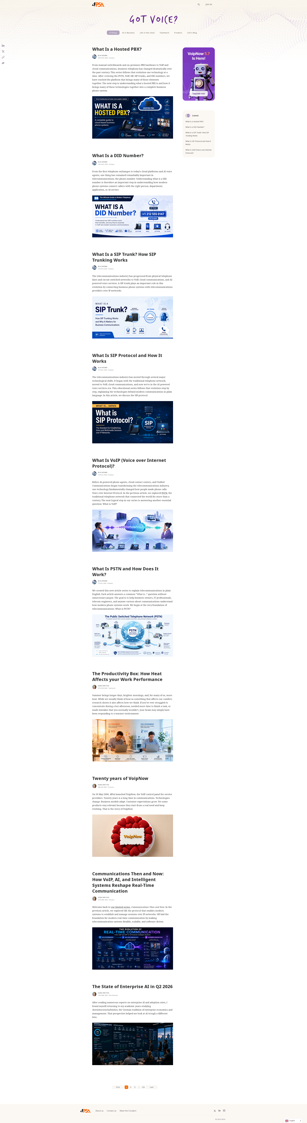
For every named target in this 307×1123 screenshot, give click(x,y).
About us (99, 1110)
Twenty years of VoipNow (120, 778)
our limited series (120, 907)
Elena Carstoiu (103, 686)
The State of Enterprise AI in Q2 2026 (132, 986)
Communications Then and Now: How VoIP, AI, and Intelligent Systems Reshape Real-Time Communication (128, 882)
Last (151, 1087)
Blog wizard (102, 55)
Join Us (209, 4)
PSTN (164, 493)
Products (178, 32)
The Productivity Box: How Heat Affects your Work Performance (127, 676)
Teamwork (164, 32)
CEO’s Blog (192, 32)
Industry (111, 58)
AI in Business (128, 32)
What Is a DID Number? (118, 155)
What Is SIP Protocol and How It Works (127, 358)
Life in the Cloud (147, 32)
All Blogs (113, 32)
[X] (3, 52)
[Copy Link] (3, 58)
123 (143, 1087)
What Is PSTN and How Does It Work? (125, 571)
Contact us (111, 1110)
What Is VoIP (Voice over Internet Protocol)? (129, 463)
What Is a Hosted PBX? (117, 49)
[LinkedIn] (3, 46)
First (118, 1087)
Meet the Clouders (128, 1110)
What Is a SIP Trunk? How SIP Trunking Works (124, 257)
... (138, 1087)
